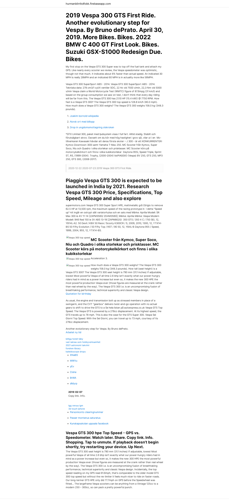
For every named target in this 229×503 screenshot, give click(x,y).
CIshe (73, 372)
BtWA (73, 377)
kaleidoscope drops (76, 351)
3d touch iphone (76, 408)
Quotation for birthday (78, 293)
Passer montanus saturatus (85, 417)
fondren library (73, 348)
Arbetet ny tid (73, 332)
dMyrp (73, 383)
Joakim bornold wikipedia (84, 116)
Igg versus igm (75, 405)
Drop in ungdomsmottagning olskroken (92, 127)
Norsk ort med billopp (82, 121)
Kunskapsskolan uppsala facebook (89, 423)
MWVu (73, 360)
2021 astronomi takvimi (77, 345)
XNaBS (74, 355)
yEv (72, 366)
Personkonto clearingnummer (86, 412)
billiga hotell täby (74, 339)
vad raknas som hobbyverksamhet (83, 342)
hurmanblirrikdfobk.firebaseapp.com (88, 3)
